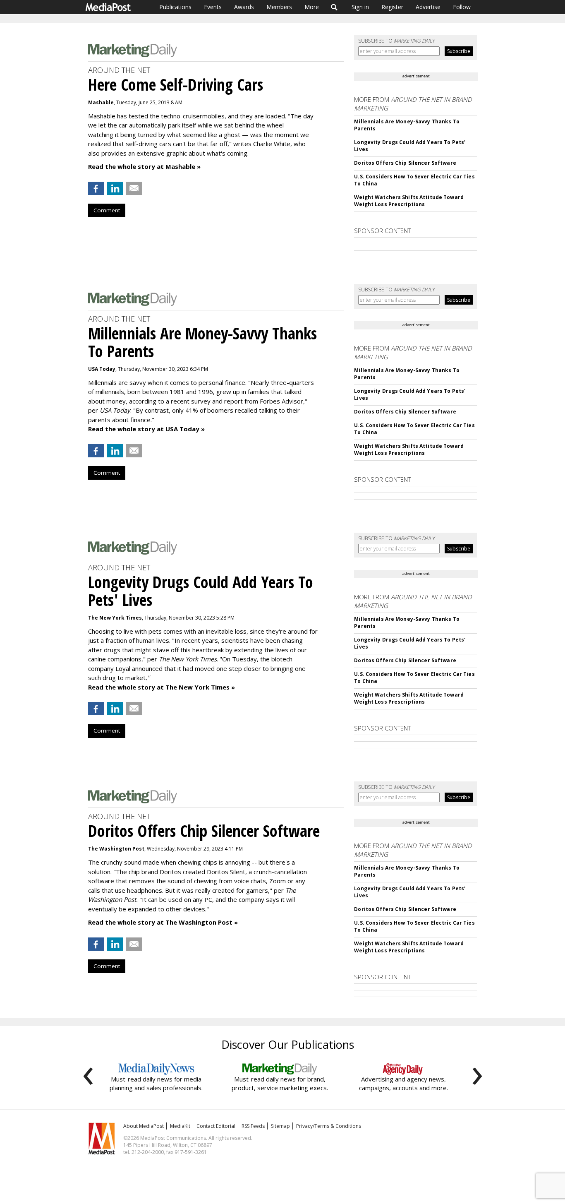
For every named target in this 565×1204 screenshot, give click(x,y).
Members (279, 7)
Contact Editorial (215, 1126)
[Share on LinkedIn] (115, 188)
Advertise (428, 7)
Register (392, 7)
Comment (106, 210)
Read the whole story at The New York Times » (161, 687)
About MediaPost (143, 1126)
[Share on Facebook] (96, 188)
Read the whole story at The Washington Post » (163, 922)
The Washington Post (116, 848)
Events (213, 7)
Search (334, 7)
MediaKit (180, 1126)
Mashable (101, 102)
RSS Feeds (253, 1126)
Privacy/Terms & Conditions (328, 1126)
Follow (462, 7)
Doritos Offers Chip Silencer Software (405, 162)
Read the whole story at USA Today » (146, 429)
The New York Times (115, 617)
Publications (175, 7)
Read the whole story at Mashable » (144, 166)
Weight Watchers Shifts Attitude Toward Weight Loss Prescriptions (409, 201)
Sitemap (280, 1126)
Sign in (360, 7)
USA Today (101, 368)
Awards (244, 7)
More (311, 7)
